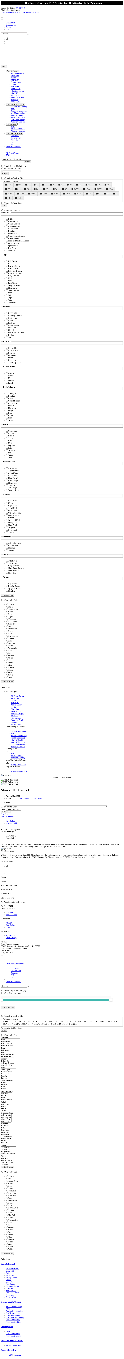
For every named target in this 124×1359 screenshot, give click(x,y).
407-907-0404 (20, 8)
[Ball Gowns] (7, 1050)
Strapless (11, 527)
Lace (10, 413)
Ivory (10, 660)
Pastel (10, 383)
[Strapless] (7, 1165)
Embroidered (13, 403)
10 (70, 184)
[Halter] (7, 1128)
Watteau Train (13, 490)
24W (21, 193)
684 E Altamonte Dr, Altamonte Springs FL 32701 (20, 12)
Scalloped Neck (14, 520)
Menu (4, 67)
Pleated (11, 330)
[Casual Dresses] (10, 1044)
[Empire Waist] (7, 1139)
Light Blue (12, 621)
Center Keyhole (14, 318)
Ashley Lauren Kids (18, 765)
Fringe (10, 410)
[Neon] (4, 1087)
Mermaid (11, 548)
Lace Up (11, 353)
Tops (10, 298)
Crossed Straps (14, 350)
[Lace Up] (7, 1076)
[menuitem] (64, 23)
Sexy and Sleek (14, 285)
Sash (10, 418)
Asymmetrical (13, 471)
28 (47, 189)
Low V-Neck (13, 510)
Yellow (11, 604)
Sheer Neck (12, 525)
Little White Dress (15, 273)
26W (33, 193)
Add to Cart (6, 812)
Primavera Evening (18, 758)
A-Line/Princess (14, 543)
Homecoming (13, 238)
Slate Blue (12, 624)
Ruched (11, 335)
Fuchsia (11, 646)
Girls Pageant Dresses (16, 236)
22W (10, 193)
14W (76, 189)
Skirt (10, 293)
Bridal (10, 219)
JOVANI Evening (17, 756)
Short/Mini (12, 483)
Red (10, 653)
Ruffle (10, 415)
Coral (10, 658)
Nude (10, 663)
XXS (79, 193)
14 (89, 184)
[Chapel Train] (6, 1119)
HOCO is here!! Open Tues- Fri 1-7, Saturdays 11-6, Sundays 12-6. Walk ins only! (62, 3)
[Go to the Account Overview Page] (2, 19)
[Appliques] (6, 1094)
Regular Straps (13, 586)
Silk (9, 453)
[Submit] (28, 34)
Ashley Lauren (16, 705)
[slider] (111, 999)
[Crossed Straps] (7, 1074)
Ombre (11, 381)
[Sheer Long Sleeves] (8, 1154)
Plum (10, 651)
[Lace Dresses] (7, 1056)
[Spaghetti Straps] (7, 1162)
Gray (10, 672)
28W (44, 193)
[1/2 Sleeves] (8, 1148)
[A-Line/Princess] (7, 1137)
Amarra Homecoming (19, 736)
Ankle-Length (13, 468)
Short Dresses (13, 290)
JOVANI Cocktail (17, 740)
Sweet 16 (11, 250)
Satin (10, 448)
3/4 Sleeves (12, 563)
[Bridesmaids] (10, 1042)
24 (28, 189)
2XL (19, 198)
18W (99, 189)
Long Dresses (13, 276)
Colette (13, 707)
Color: (3, 809)
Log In (8, 29)
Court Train (12, 476)
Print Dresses (13, 283)
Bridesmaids (13, 221)
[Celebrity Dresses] (8, 1063)
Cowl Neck (12, 501)
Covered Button (14, 348)
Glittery (11, 373)
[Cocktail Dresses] (10, 1046)
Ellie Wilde (15, 709)
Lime (10, 614)
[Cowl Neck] (7, 1126)
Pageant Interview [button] (13, 767)
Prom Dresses (13, 243)
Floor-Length (13, 478)
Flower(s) (12, 408)
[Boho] (7, 1052)
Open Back (12, 328)
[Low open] (7, 1078)
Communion (13, 229)
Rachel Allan (16, 724)
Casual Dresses (14, 224)
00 (19, 184)
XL (9, 198)
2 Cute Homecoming (19, 731)
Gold (10, 665)
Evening (11, 231)
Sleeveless (12, 573)
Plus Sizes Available (16, 333)
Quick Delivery (37, 798)
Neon (10, 378)
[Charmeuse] (5, 1104)
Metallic (11, 376)
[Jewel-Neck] (7, 1132)
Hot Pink (11, 643)
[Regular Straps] (7, 1160)
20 (9, 189)
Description (10, 821)
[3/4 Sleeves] (8, 1150)
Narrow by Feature (12, 210)
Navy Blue (12, 629)
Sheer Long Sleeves (15, 568)
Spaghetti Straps (14, 588)
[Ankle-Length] (6, 1115)
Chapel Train (13, 473)
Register (9, 27)
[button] (12, 71)
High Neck (12, 506)
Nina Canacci (16, 718)
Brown (11, 668)
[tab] (64, 708)
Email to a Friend (7, 816)
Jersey (10, 438)
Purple (10, 631)
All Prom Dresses (18, 696)
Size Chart (5, 814)
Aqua (10, 617)
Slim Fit (11, 550)
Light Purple (13, 636)
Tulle (10, 458)
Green (10, 612)
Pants (10, 281)
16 (98, 184)
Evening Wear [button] (11, 749)
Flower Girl (12, 233)
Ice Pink (11, 638)
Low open (12, 355)
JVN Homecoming (18, 744)
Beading (11, 396)
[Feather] (5, 1108)
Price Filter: (9, 168)
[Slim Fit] (7, 1143)
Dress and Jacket (14, 266)
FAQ (8, 927)
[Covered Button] (7, 1072)
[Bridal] (10, 1039)
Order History (11, 938)
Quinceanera (13, 246)
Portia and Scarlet (17, 720)
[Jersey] (5, 1111)
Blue (10, 626)
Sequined (11, 450)
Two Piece (12, 302)
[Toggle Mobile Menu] (2, 955)
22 (18, 189)
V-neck (11, 532)
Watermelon (13, 648)
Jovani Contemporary (19, 771)
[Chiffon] (5, 1106)
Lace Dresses (13, 268)
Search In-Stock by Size (14, 178)
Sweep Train (13, 485)
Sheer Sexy (12, 288)
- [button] (7, 694)
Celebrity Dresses (15, 316)
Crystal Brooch (14, 401)
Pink (10, 641)
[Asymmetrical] (6, 1117)
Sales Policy (10, 925)
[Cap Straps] (7, 1158)
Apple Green (13, 609)
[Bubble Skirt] (8, 1061)
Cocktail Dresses (14, 226)
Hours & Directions (13, 982)
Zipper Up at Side (15, 363)
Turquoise (12, 619)
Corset (10, 320)
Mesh (10, 443)
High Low (12, 323)
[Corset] (8, 1067)
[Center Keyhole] (8, 1065)
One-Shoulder (13, 515)
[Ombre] (4, 1089)
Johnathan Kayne (17, 714)
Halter (10, 503)
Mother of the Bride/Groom (18, 241)
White (10, 677)
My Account (10, 23)
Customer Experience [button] (15, 964)
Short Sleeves (13, 571)
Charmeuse (12, 431)
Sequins (11, 420)
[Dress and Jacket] (7, 1054)
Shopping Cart (11, 25)
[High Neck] (7, 1130)
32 (66, 189)
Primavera (14, 722)
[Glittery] (4, 1083)
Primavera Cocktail (18, 747)
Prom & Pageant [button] (12, 691)
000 (9, 184)
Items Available (12, 823)
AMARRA (15, 703)
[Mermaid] (7, 1141)
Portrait (11, 518)
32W (67, 193)
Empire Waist (13, 545)
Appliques (12, 394)
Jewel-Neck (12, 508)
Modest (11, 278)
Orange (11, 655)
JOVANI (14, 716)
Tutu (10, 300)
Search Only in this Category (15, 166)
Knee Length (13, 480)
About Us (9, 923)
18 (108, 184)
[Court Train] (6, 1121)
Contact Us (10, 912)
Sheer (10, 358)
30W (56, 193)
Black (10, 670)
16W (87, 189)
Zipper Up (12, 360)
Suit (9, 295)
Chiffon (11, 433)
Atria (13, 733)
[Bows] (6, 1098)
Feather (11, 406)
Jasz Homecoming (18, 738)
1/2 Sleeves (12, 561)
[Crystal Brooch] (6, 1100)
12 (80, 184)
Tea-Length (12, 488)
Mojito (10, 607)
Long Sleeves (13, 566)
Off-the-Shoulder (14, 513)
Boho (10, 264)
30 (56, 189)
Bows (10, 398)
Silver (10, 675)
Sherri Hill (15, 698)
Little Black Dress (15, 271)
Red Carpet (12, 248)
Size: (3, 807)
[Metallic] (4, 1085)
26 (37, 189)
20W (110, 189)
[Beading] (6, 1096)
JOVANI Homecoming (19, 742)
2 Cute (13, 700)
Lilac (10, 634)
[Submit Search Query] (28, 986)
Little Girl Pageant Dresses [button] (16, 760)
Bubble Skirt (13, 313)
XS (89, 193)
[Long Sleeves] (8, 1152)
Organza (11, 445)
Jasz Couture (15, 711)
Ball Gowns (12, 261)
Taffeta (11, 455)
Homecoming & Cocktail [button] (15, 727)
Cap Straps (12, 584)
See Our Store (11, 915)
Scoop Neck (13, 523)
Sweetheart (12, 530)
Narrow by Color (11, 600)
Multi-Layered (13, 325)
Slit (9, 337)
